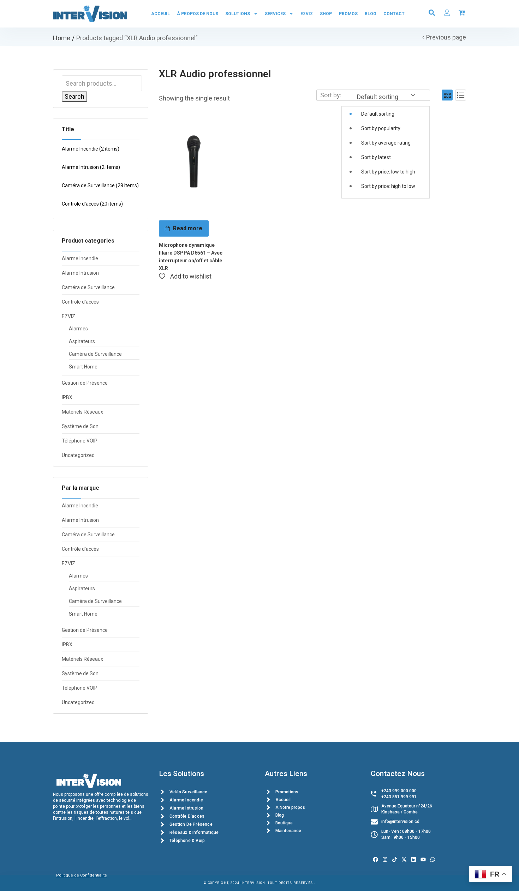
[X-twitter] (404, 859)
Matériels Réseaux (82, 412)
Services (275, 13)
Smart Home (83, 367)
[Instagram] (385, 859)
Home (61, 38)
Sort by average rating (386, 143)
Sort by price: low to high (388, 172)
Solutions (237, 13)
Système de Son (80, 426)
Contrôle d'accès (92, 204)
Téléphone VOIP (79, 441)
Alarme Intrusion (91, 167)
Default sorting (377, 114)
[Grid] (447, 95)
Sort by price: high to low (388, 186)
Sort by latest (376, 157)
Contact (394, 13)
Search (74, 96)
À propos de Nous (197, 13)
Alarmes (78, 328)
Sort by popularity (380, 128)
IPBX (67, 397)
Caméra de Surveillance (100, 185)
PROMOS (348, 13)
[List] (460, 95)
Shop (326, 13)
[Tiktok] (394, 859)
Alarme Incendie (90, 149)
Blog (370, 13)
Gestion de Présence (85, 383)
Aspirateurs (82, 341)
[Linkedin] (413, 859)
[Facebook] (375, 859)
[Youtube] (423, 859)
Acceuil (160, 13)
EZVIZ (306, 13)
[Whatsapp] (432, 859)
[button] (385, 144)
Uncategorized (78, 455)
